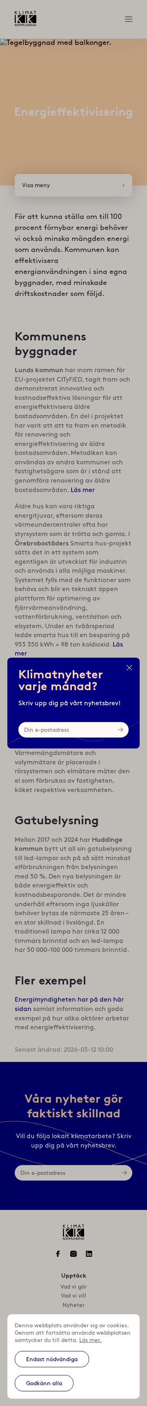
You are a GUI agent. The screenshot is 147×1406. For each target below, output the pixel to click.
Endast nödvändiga (52, 1359)
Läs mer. (90, 1340)
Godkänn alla (44, 1383)
